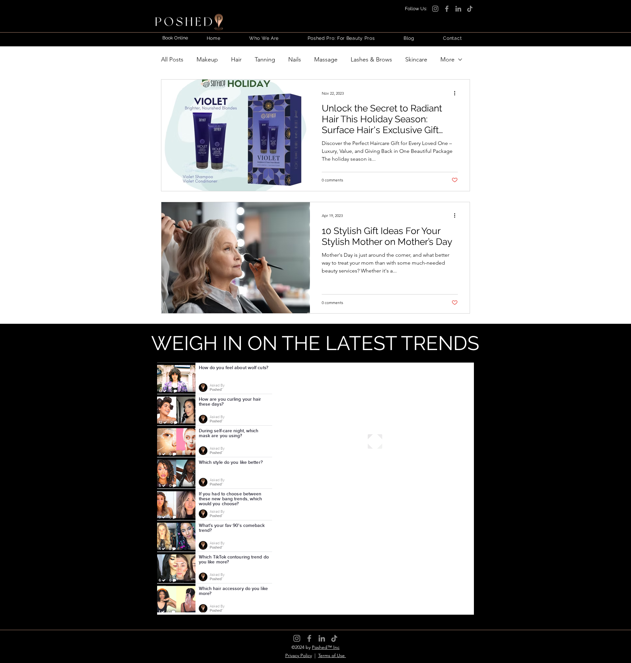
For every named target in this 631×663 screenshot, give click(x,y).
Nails (294, 59)
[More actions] (457, 93)
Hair (236, 59)
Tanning (265, 59)
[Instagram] (435, 9)
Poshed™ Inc (325, 647)
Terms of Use (332, 655)
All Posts (172, 59)
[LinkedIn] (458, 9)
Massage (326, 59)
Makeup (207, 59)
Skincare (416, 59)
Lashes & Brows (371, 59)
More (447, 59)
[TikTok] (470, 9)
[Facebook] (447, 9)
